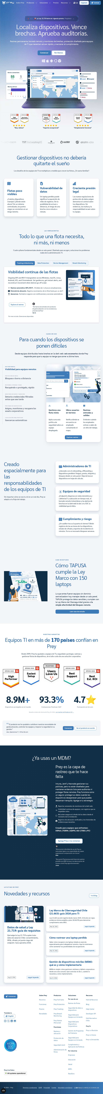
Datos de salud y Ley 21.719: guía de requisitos (23, 929)
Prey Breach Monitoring (58, 1015)
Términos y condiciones (30, 1087)
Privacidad (47, 1087)
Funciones (42, 1004)
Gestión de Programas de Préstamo (76, 1032)
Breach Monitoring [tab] (79, 263)
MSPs (70, 1069)
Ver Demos (58, 53)
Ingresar (84, 3)
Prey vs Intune (91, 1035)
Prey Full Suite (59, 1000)
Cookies (54, 1087)
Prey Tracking (58, 1009)
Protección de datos (58, 1039)
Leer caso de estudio (77, 611)
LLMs (75, 1087)
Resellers (71, 1073)
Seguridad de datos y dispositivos (75, 1009)
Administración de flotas (60, 1051)
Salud (70, 1064)
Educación (72, 1060)
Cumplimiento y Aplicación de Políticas (76, 1046)
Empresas (71, 1055)
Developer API (91, 1014)
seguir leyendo (33, 977)
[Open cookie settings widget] (3, 1090)
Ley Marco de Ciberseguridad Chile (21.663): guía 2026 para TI (68, 912)
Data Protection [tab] (43, 263)
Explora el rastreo (17, 304)
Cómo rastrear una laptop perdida (68, 938)
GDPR (40, 1087)
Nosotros (42, 1000)
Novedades (43, 1014)
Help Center (90, 1009)
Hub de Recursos (92, 1000)
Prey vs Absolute (92, 1030)
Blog (87, 1004)
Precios (56, 3)
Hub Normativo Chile (91, 1019)
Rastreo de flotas (74, 1003)
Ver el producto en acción (85, 728)
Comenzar (44, 53)
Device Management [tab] (60, 263)
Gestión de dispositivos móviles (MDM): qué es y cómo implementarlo (71, 963)
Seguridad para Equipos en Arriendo (75, 1016)
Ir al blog (94, 895)
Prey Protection (59, 1004)
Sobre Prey (20, 3)
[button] (32, 3)
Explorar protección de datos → (73, 437)
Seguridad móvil (59, 1045)
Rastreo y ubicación (57, 1032)
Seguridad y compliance (65, 1087)
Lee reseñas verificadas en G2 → (65, 712)
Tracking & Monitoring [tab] (25, 263)
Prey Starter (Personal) (58, 1022)
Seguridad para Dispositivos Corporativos (73, 1024)
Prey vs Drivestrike (92, 1039)
